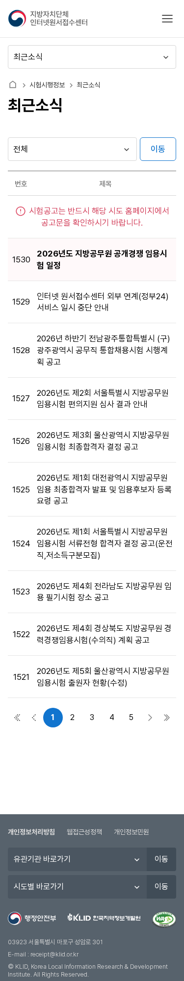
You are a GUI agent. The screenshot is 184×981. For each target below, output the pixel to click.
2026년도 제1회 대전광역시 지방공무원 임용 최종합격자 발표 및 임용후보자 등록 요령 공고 (104, 489)
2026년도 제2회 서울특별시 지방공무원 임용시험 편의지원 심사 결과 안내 (103, 399)
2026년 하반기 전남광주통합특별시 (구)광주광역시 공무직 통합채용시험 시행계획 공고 (103, 350)
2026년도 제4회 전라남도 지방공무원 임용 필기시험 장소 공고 (104, 592)
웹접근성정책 (84, 832)
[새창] (164, 920)
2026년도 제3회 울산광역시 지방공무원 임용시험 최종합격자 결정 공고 (103, 441)
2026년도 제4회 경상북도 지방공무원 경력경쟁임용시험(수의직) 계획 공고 (104, 634)
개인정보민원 (131, 832)
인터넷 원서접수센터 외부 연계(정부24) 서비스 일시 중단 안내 (103, 302)
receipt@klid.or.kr (54, 954)
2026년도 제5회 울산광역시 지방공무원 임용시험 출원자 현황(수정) (103, 677)
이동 (158, 149)
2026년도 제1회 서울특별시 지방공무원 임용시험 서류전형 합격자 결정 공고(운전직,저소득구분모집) (105, 543)
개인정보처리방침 (31, 832)
